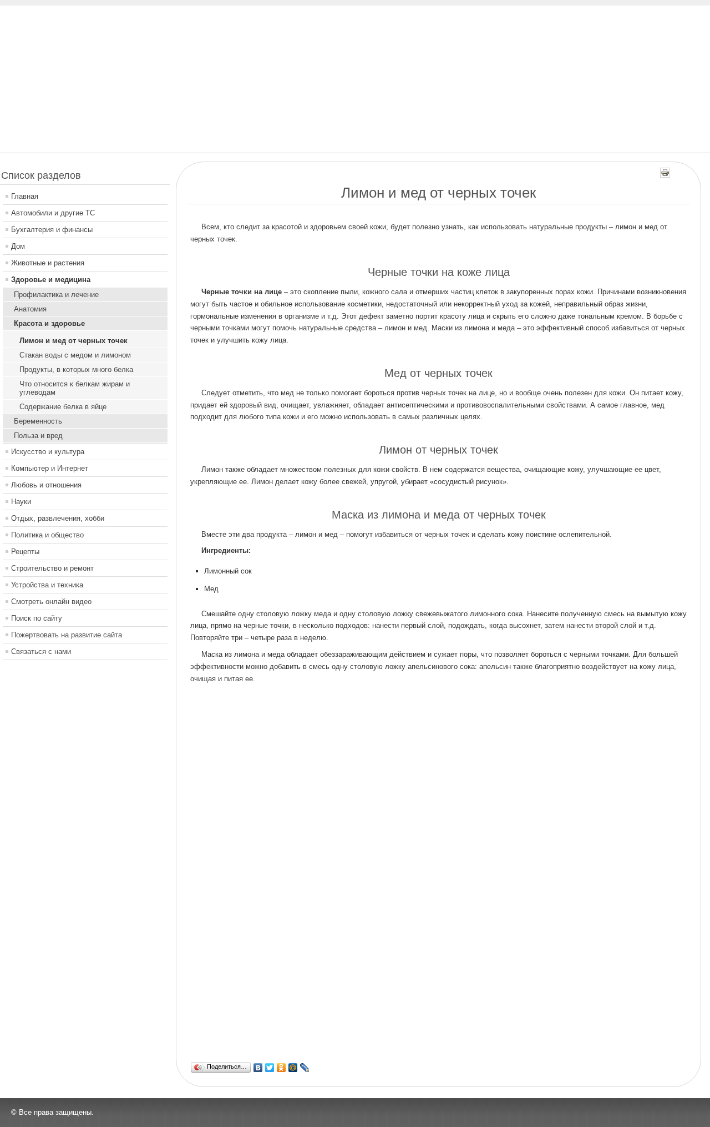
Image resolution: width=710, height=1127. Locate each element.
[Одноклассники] (281, 1067)
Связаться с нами (41, 651)
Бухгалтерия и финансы (52, 229)
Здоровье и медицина (50, 279)
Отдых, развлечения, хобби (57, 518)
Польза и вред (38, 435)
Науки (21, 501)
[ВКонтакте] (258, 1067)
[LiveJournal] (305, 1067)
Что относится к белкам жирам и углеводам (74, 388)
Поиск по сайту (36, 618)
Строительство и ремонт (52, 568)
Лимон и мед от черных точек (73, 340)
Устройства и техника (47, 585)
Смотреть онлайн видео (51, 601)
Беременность (38, 421)
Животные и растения (47, 263)
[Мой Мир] (293, 1067)
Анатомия (30, 309)
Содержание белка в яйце (62, 406)
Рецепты (25, 551)
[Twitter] (270, 1067)
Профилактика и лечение (56, 294)
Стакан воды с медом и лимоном (75, 355)
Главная (24, 196)
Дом (18, 246)
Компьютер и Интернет (49, 468)
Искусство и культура (47, 451)
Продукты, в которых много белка (76, 369)
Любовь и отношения (46, 485)
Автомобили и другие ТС (53, 213)
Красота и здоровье (49, 323)
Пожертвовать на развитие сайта (66, 635)
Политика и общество (47, 535)
